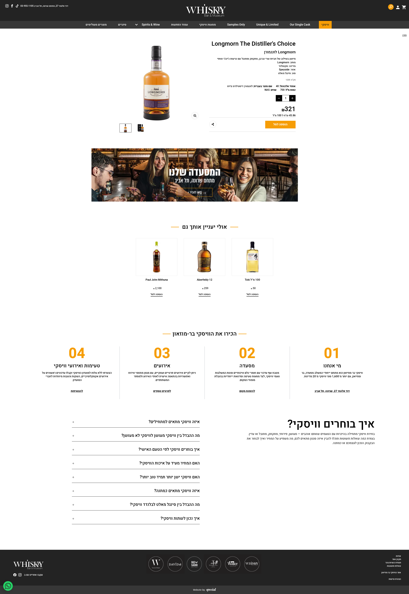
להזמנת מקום (247, 391)
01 (332, 353)
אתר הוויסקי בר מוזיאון (391, 572)
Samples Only (236, 25)
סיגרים (122, 25)
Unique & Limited (267, 25)
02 (247, 353)
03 (162, 353)
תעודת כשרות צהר (393, 562)
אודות (398, 556)
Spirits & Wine (151, 25)
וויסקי (325, 25)
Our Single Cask (300, 25)
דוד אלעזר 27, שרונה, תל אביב (332, 391)
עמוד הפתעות (179, 25)
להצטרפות (77, 391)
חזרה (404, 35)
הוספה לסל (280, 124)
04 (77, 353)
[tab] (136, 423)
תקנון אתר (396, 559)
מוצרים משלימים (96, 25)
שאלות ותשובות (394, 566)
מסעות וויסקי (207, 25)
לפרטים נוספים (162, 391)
